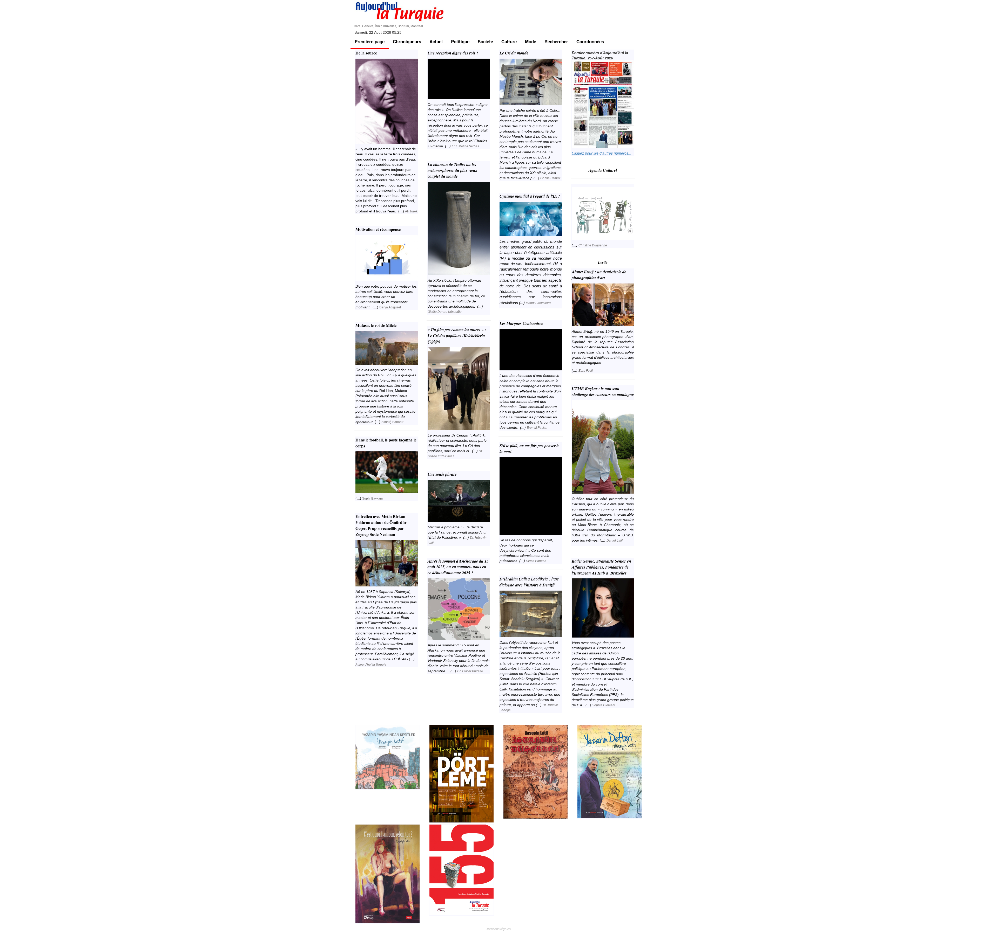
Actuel (436, 41)
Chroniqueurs (407, 41)
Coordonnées (590, 41)
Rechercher (556, 41)
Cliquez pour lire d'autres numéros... (601, 153)
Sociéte (485, 41)
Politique (460, 41)
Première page (370, 41)
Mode (530, 41)
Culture (509, 41)
